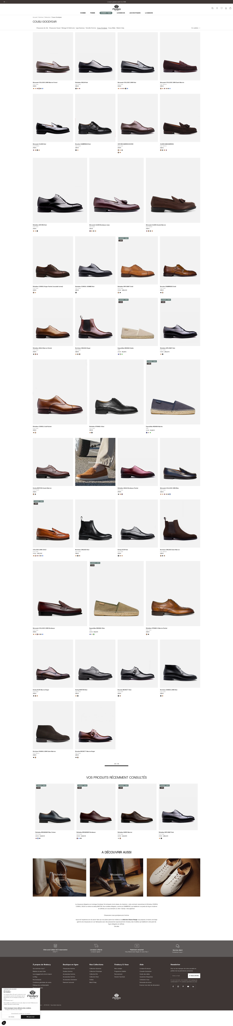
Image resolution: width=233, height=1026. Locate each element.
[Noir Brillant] (37, 150)
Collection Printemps (95, 971)
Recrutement (118, 974)
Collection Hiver (94, 977)
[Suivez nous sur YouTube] (188, 986)
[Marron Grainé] (35, 150)
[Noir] (41, 88)
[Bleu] (42, 88)
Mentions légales (38, 988)
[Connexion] (226, 8)
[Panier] (230, 8)
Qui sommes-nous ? (39, 968)
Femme (92, 13)
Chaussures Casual (54, 28)
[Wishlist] (222, 8)
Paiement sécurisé (68, 982)
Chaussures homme (69, 968)
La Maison (149, 13)
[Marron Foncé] (39, 88)
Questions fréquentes (146, 977)
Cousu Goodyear (102, 28)
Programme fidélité (120, 971)
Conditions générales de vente (42, 982)
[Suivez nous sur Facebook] (173, 986)
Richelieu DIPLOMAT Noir (166, 832)
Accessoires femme (69, 977)
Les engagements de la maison (42, 974)
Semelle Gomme (91, 28)
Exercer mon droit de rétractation (150, 985)
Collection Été (93, 974)
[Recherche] (212, 8)
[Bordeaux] (37, 88)
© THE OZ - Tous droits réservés (52, 1005)
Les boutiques (135, 13)
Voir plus (116, 926)
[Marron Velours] (33, 88)
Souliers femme (67, 971)
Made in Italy (120, 28)
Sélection (47, 17)
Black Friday (92, 982)
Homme (83, 13)
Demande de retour (146, 982)
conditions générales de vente (189, 981)
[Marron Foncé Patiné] (33, 292)
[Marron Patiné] (77, 88)
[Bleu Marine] (118, 354)
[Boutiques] (217, 8)
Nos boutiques (37, 979)
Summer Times (106, 13)
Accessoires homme (69, 974)
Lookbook (121, 13)
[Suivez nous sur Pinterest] (183, 986)
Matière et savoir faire (39, 971)
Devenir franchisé (119, 977)
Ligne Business (80, 28)
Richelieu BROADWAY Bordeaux (86, 832)
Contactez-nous (144, 979)
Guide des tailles (145, 974)
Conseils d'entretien (146, 971)
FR (4, 2)
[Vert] (122, 354)
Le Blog (35, 977)
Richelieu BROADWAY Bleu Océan (45, 832)
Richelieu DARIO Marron (125, 832)
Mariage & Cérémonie (68, 28)
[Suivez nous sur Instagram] (178, 986)
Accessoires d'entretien (70, 979)
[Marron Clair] (35, 88)
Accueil (35, 17)
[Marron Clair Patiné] (120, 150)
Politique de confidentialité (41, 985)
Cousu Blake (111, 28)
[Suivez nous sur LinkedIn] (193, 986)
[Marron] (118, 150)
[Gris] (118, 838)
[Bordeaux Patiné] (79, 88)
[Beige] (120, 354)
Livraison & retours (145, 968)
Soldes (91, 979)
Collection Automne (95, 968)
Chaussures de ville (42, 28)
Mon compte (118, 968)
